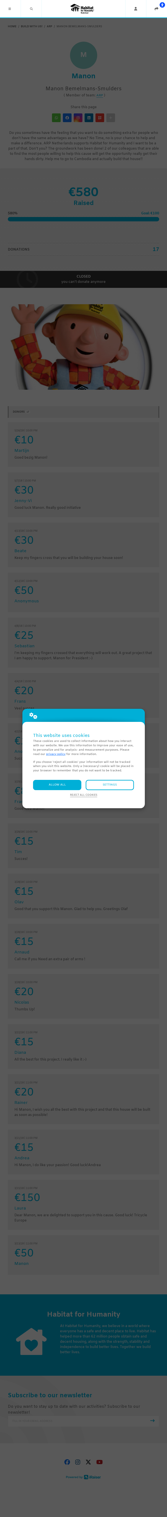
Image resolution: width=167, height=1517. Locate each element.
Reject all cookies (83, 795)
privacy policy (55, 754)
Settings (110, 785)
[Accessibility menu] (162, 4)
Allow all (57, 785)
